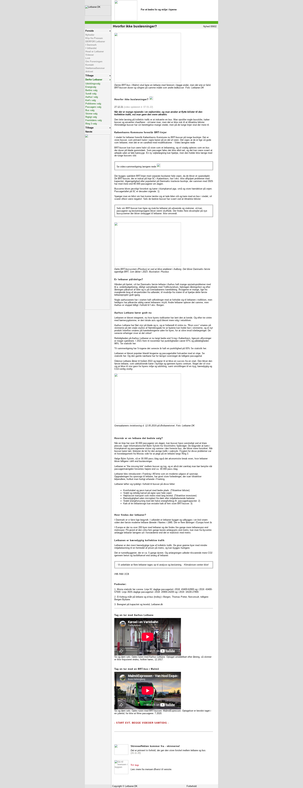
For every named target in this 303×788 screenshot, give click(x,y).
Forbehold (192, 786)
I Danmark (90, 45)
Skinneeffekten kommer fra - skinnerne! (155, 746)
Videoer (89, 55)
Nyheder (89, 35)
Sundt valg (90, 93)
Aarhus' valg (91, 97)
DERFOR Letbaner (95, 41)
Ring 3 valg (91, 123)
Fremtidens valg (93, 120)
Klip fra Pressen (94, 38)
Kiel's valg (90, 100)
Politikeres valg (93, 103)
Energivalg (90, 87)
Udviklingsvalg (92, 83)
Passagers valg (93, 107)
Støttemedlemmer (95, 68)
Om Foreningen (93, 61)
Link (87, 58)
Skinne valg (91, 113)
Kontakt (89, 65)
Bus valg (89, 110)
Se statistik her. (199, 348)
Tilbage (89, 75)
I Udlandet (90, 48)
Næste (88, 131)
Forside (89, 30)
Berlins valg (91, 90)
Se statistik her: (128, 343)
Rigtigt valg (91, 117)
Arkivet (89, 71)
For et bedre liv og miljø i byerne (159, 9)
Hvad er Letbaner (94, 51)
